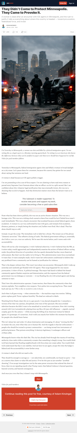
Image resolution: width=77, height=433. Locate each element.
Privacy (38, 423)
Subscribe (63, 3)
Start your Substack (34, 427)
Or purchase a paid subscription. (38, 405)
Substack (30, 431)
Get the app (46, 427)
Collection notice (50, 423)
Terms (43, 423)
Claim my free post (38, 400)
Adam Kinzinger (11, 25)
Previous (9, 415)
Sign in (71, 3)
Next (69, 415)
